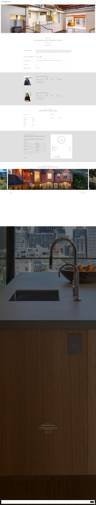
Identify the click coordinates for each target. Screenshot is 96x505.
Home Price (25, 142)
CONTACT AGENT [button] (40, 98)
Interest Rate (25, 149)
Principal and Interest (55, 147)
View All (82, 192)
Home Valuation (58, 2)
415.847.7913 (52, 95)
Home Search (52, 2)
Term (36, 142)
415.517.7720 (53, 79)
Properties (46, 2)
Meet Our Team (40, 2)
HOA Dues (36, 149)
